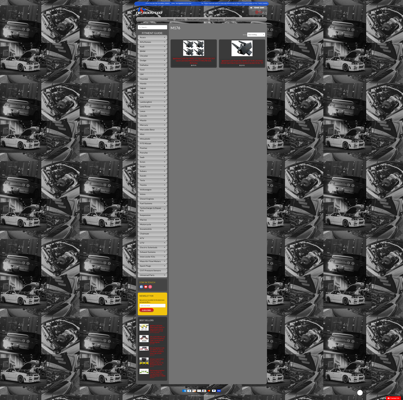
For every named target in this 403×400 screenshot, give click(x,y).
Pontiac (143, 148)
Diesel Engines (147, 198)
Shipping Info (216, 19)
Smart (142, 166)
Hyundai (144, 79)
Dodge (143, 60)
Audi (142, 46)
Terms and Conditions (197, 19)
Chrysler (144, 56)
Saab (142, 157)
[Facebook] (141, 287)
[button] (360, 393)
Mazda (143, 120)
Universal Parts (147, 275)
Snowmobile (146, 229)
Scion (142, 162)
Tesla (142, 180)
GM (141, 74)
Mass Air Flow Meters (150, 261)
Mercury (144, 125)
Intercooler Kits (147, 256)
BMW (142, 51)
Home (170, 19)
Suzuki (143, 175)
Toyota (143, 185)
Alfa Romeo (145, 42)
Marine (143, 219)
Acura (142, 37)
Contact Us (230, 19)
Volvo (142, 194)
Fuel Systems (146, 203)
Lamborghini (146, 102)
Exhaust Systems (148, 252)
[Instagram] (150, 287)
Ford (142, 69)
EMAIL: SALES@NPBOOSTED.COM (181, 3)
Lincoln (143, 115)
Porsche (144, 152)
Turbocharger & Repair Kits (150, 209)
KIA (141, 97)
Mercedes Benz (147, 129)
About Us (180, 19)
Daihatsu (144, 65)
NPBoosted (200, 395)
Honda (143, 83)
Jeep (142, 92)
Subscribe (146, 310)
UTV (142, 243)
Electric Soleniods (148, 247)
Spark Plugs (145, 266)
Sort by (245, 35)
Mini (142, 134)
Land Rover (145, 106)
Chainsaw (144, 233)
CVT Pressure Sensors (150, 270)
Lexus (142, 111)
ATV (142, 238)
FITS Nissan (145, 143)
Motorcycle (145, 224)
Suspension (145, 215)
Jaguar (143, 88)
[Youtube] (146, 287)
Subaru (143, 171)
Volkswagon (145, 189)
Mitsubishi (145, 139)
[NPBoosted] (149, 11)
